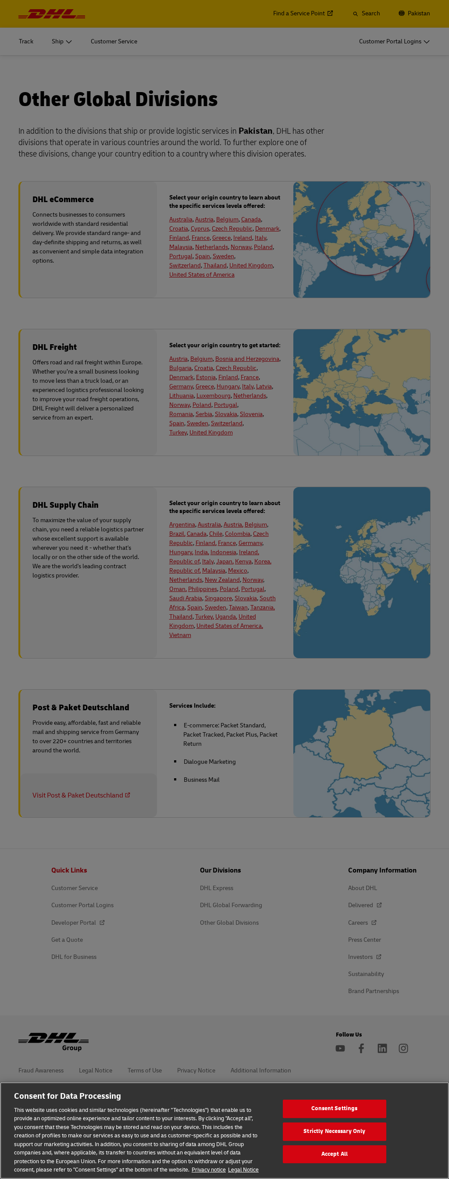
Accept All (334, 1154)
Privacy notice (209, 1169)
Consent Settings (334, 1108)
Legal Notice (243, 1169)
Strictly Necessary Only (334, 1131)
